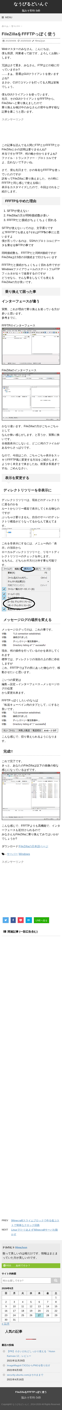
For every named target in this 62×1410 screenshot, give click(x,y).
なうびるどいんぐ (31, 4)
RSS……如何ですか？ (18, 1265)
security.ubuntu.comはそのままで (25, 1374)
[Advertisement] (31, 131)
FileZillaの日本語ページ (33, 846)
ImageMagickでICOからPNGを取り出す (28, 1365)
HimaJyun (21, 1247)
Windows (24, 854)
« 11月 (5, 1323)
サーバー (12, 854)
